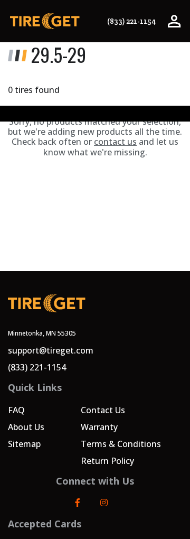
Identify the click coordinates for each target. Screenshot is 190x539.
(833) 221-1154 (131, 21)
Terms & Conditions (121, 444)
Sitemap (24, 444)
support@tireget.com (50, 350)
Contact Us (103, 410)
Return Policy (107, 461)
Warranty (99, 427)
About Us (26, 427)
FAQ (16, 410)
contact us (115, 141)
